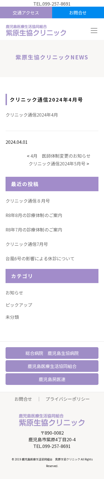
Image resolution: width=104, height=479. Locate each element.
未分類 (12, 317)
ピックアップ (19, 304)
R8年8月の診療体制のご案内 (34, 215)
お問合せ (23, 398)
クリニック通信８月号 (28, 200)
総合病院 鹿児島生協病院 (52, 353)
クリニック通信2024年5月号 (57, 163)
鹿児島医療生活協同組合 (52, 366)
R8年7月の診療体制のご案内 (34, 229)
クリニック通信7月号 (27, 244)
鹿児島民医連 (52, 379)
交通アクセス (26, 12)
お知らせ (14, 292)
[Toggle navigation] (94, 30)
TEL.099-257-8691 (52, 3)
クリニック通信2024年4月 (32, 114)
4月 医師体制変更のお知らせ (61, 155)
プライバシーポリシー (67, 398)
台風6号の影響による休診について (40, 258)
